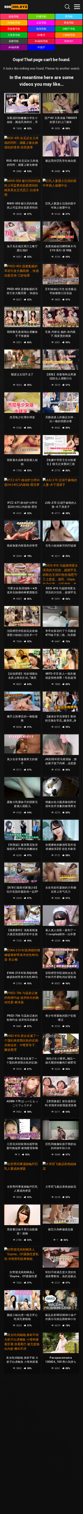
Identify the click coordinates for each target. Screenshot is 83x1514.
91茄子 (41, 47)
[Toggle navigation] (77, 6)
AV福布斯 (13, 47)
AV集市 (41, 35)
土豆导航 (41, 22)
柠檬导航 (41, 16)
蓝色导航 (14, 16)
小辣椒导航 (69, 35)
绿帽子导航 (69, 28)
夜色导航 (69, 22)
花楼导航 (14, 41)
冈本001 (68, 41)
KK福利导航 (13, 22)
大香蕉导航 (14, 35)
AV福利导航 (41, 41)
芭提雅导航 (14, 28)
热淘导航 (41, 28)
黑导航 (69, 16)
